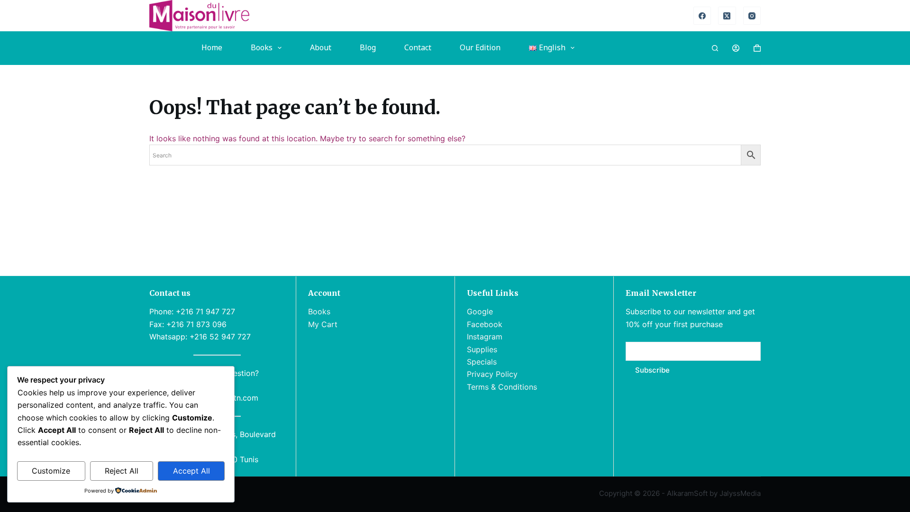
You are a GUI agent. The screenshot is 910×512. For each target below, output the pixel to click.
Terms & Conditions (502, 387)
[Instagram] (752, 16)
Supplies (482, 349)
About (320, 48)
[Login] (735, 48)
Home (211, 48)
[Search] (715, 48)
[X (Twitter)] (727, 16)
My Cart (322, 324)
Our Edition (480, 48)
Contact (417, 48)
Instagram (484, 336)
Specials (482, 361)
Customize (51, 470)
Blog (368, 48)
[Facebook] (702, 16)
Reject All (121, 470)
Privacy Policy (492, 374)
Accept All (191, 470)
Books (262, 48)
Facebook (484, 324)
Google (480, 311)
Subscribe (652, 370)
